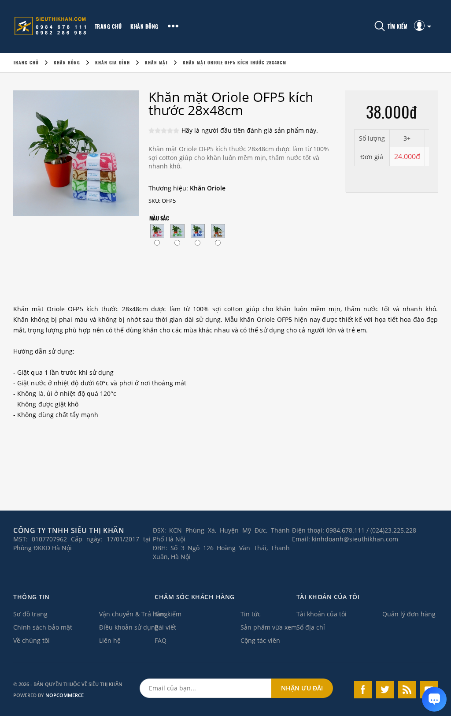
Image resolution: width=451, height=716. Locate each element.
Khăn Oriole (208, 188)
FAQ (160, 640)
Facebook (363, 689)
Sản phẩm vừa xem (268, 627)
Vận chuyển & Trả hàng (133, 614)
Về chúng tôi (31, 640)
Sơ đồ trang (30, 614)
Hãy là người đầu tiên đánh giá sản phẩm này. (249, 130)
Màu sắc (159, 218)
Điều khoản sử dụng (129, 627)
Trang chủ (108, 26)
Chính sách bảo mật (42, 627)
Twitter (385, 689)
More (173, 26)
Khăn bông (144, 26)
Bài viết (165, 627)
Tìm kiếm (168, 614)
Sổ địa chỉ (310, 627)
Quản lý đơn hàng (409, 614)
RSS (407, 689)
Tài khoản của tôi (321, 614)
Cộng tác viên (260, 640)
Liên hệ (110, 640)
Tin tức (250, 614)
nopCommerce (64, 695)
